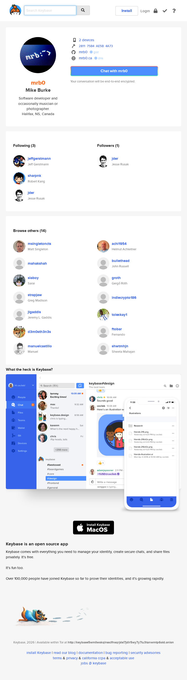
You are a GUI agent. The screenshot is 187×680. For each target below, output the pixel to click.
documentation (90, 652)
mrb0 (83, 51)
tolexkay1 (119, 314)
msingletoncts (39, 243)
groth (116, 277)
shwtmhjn (120, 346)
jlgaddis (34, 312)
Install (127, 10)
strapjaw (35, 295)
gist (96, 52)
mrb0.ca (85, 57)
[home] (15, 8)
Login (145, 10)
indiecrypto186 (124, 297)
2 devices (86, 39)
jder (31, 192)
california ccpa (93, 657)
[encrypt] (156, 11)
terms (57, 657)
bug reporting (116, 652)
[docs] (174, 11)
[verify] (165, 11)
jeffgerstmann (39, 158)
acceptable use (122, 657)
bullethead (121, 260)
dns (100, 58)
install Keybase (39, 652)
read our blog (65, 652)
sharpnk (34, 175)
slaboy (33, 277)
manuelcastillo (40, 346)
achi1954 (119, 243)
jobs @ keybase (93, 663)
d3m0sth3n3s (39, 331)
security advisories (145, 652)
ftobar (117, 329)
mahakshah (37, 263)
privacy (72, 657)
